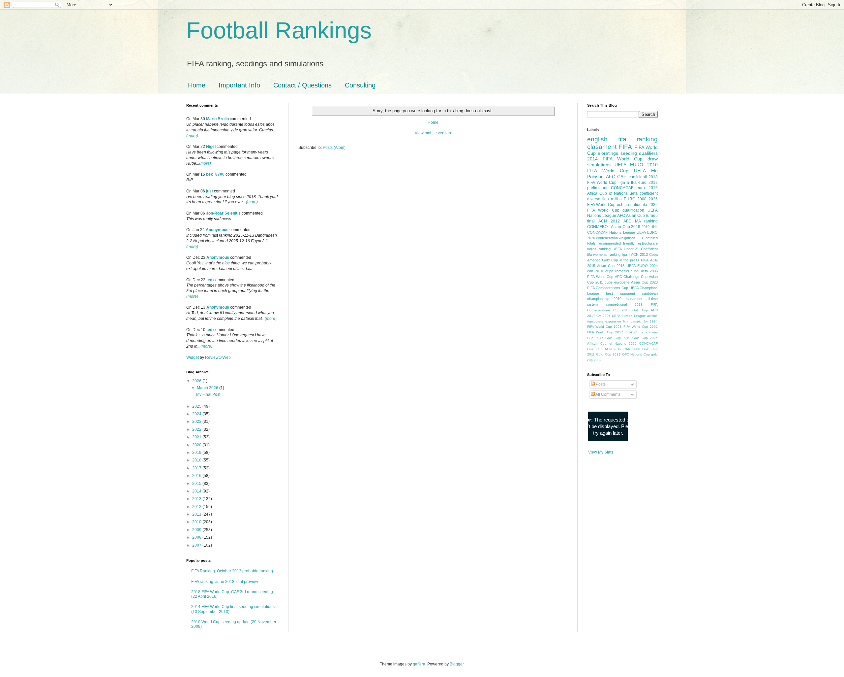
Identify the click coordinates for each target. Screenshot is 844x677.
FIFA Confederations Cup (607, 288)
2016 (197, 475)
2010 (197, 522)
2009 (197, 529)
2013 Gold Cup (635, 310)
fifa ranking (638, 139)
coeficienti (638, 177)
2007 (197, 545)
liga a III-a (612, 199)
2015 (197, 483)
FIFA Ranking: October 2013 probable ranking (232, 571)
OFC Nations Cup (636, 354)
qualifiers (648, 153)
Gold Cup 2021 (608, 354)
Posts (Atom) (334, 147)
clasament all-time (642, 299)
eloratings (608, 153)
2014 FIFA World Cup (615, 158)
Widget (193, 357)
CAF (621, 176)
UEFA (640, 170)
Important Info (239, 85)
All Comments (607, 394)
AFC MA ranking (640, 221)
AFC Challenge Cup (631, 277)
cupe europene (617, 282)
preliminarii (597, 188)
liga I (625, 254)
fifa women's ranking (603, 254)
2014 (197, 491)
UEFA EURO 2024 (642, 266)
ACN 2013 (639, 254)
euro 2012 (648, 182)
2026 (197, 381)
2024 (197, 414)
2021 (197, 437)
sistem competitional (607, 304)
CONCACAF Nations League (611, 232)
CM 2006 (603, 316)
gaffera (419, 664)
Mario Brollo (217, 119)
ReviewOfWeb (218, 357)
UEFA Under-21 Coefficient (635, 249)
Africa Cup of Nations (607, 193)
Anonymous (217, 229)
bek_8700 (215, 174)
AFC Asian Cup (631, 215)
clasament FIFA (609, 146)
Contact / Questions (302, 85)
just (209, 191)
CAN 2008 (631, 349)
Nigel (211, 146)
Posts (600, 384)
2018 (197, 460)
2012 (197, 506)
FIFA (644, 260)
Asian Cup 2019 (625, 226)
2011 (197, 514)
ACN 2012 (609, 221)
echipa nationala (632, 204)
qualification (633, 210)
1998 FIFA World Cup (631, 326)
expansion (613, 321)
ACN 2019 (613, 349)
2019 (197, 452)
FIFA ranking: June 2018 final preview (224, 581)
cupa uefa (639, 271)
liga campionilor (635, 321)
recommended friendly (616, 243)
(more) (192, 135)
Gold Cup (610, 260)
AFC (610, 176)
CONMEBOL (598, 226)
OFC (641, 238)
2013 (197, 498)
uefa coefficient (644, 193)
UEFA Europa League (629, 316)
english (597, 139)
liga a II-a (627, 182)
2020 (197, 445)
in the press (629, 260)
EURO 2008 (635, 199)
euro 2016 (647, 188)
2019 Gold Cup (635, 338)
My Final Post (208, 394)
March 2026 (208, 388)
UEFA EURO (629, 164)
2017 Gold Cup (608, 338)
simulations (599, 164)
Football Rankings (279, 30)
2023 (197, 421)
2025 (197, 406)
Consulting (360, 85)
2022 (197, 429)
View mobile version (433, 133)
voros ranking (599, 249)
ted (209, 280)
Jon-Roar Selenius (223, 213)
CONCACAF (622, 188)
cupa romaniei (617, 271)
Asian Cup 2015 (610, 266)
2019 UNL (650, 227)
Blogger (457, 664)
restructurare (647, 243)
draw (653, 158)
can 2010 (595, 271)
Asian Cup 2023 (644, 282)
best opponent (620, 293)
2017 (197, 468)
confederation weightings (616, 238)
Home (196, 85)
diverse (593, 199)
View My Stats (600, 452)
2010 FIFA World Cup (622, 167)
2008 (197, 537)
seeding (628, 153)
